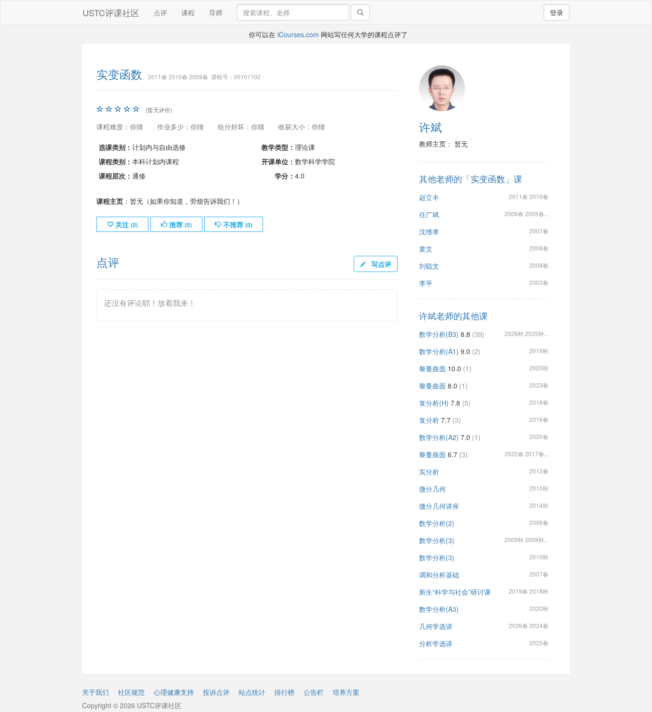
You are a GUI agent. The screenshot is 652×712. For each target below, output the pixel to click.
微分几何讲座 (439, 506)
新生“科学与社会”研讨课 (455, 592)
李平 (425, 283)
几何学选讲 (435, 626)
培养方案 (346, 692)
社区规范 (131, 692)
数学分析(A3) (439, 609)
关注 (126, 224)
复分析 (429, 420)
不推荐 (236, 224)
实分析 (429, 471)
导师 (215, 12)
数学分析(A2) (439, 437)
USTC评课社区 (111, 12)
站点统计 (252, 692)
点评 (160, 12)
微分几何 (432, 488)
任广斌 (429, 214)
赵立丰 (429, 197)
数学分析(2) (436, 523)
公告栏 (314, 692)
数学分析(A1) (439, 351)
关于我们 (95, 692)
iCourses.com (298, 34)
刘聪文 (429, 266)
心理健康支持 (174, 692)
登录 (556, 12)
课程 (188, 12)
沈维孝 (429, 231)
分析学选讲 (435, 643)
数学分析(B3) (439, 334)
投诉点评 (216, 692)
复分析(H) (434, 403)
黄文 (425, 248)
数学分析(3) (436, 540)
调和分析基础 (439, 574)
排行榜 (284, 692)
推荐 (180, 224)
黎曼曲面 (432, 368)
